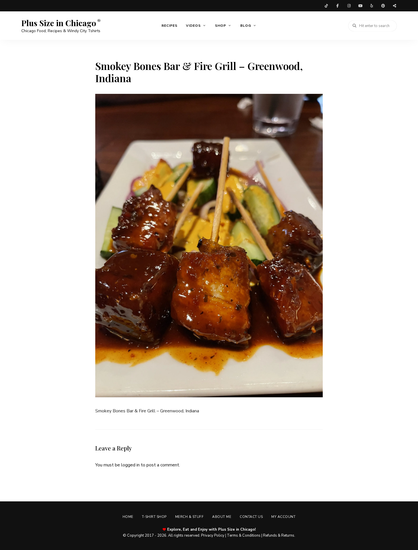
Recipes (169, 25)
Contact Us (251, 516)
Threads (394, 5)
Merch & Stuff (189, 516)
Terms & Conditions (243, 535)
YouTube (360, 5)
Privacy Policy (212, 535)
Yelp (371, 5)
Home (128, 516)
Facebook (337, 5)
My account (283, 516)
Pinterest (383, 5)
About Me (221, 516)
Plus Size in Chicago (58, 23)
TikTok (326, 5)
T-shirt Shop (154, 516)
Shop (220, 25)
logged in (130, 465)
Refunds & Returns (278, 535)
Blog (245, 25)
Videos (193, 25)
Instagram (349, 5)
